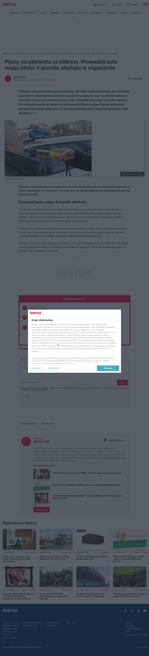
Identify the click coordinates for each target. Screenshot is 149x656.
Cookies (45, 363)
